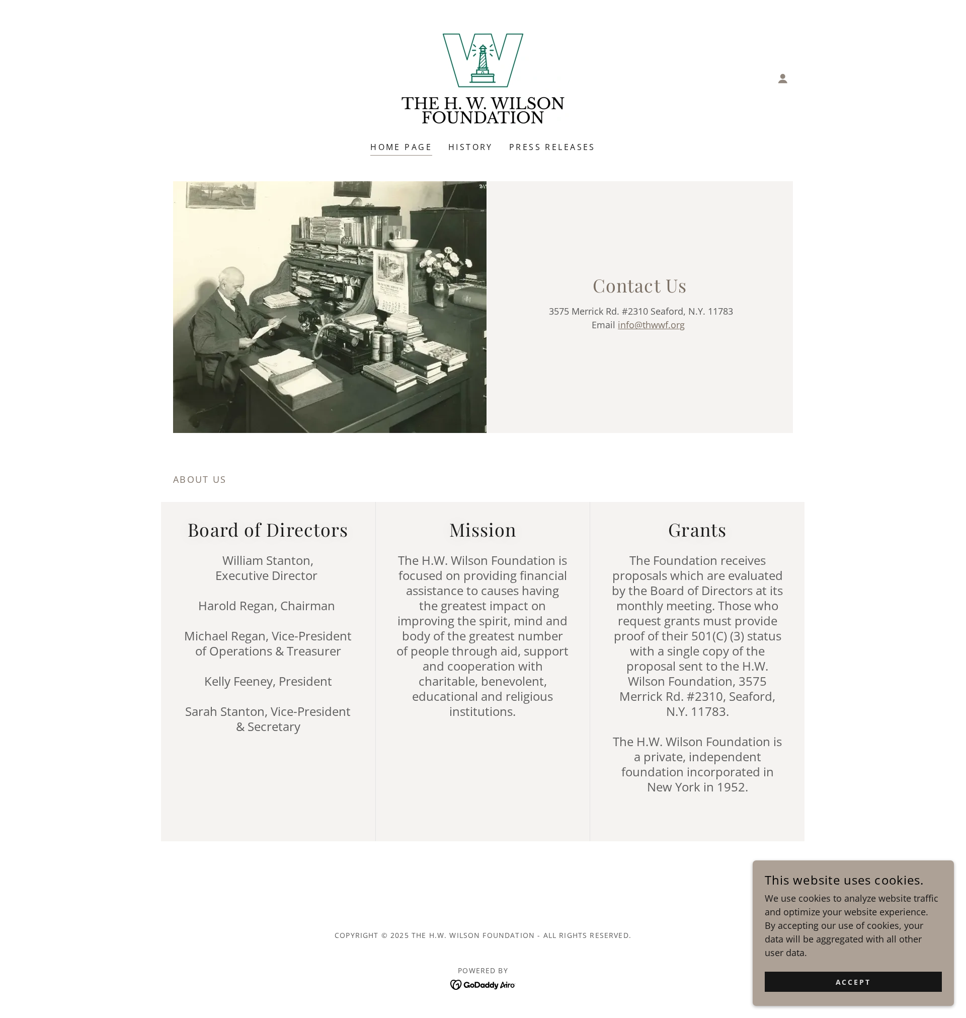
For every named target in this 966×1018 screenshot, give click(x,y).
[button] (783, 78)
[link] (483, 77)
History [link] (470, 147)
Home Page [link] (401, 147)
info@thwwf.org (651, 325)
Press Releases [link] (552, 147)
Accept (853, 982)
